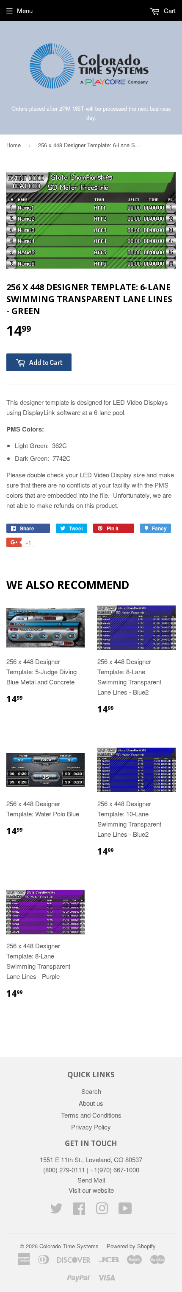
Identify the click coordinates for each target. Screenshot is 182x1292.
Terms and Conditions (91, 1114)
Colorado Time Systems (69, 1246)
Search (91, 1091)
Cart (169, 10)
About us (91, 1103)
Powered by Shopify (131, 1246)
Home (13, 145)
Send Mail (91, 1179)
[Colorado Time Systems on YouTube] (125, 1210)
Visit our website (91, 1190)
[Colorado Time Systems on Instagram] (102, 1210)
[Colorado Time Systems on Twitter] (56, 1210)
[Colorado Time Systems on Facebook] (79, 1210)
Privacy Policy (91, 1126)
